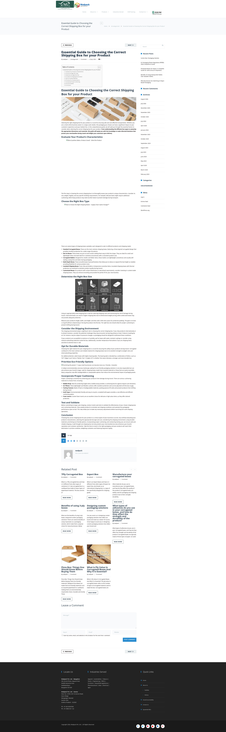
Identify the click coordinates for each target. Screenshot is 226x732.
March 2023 (144, 170)
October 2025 (145, 117)
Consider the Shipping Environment (74, 76)
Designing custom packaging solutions (97, 506)
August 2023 (144, 148)
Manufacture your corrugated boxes (122, 475)
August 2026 (144, 99)
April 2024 (144, 125)
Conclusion (68, 85)
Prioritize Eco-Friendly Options (73, 80)
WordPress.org (145, 210)
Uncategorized (115, 26)
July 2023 (143, 152)
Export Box (92, 474)
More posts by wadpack (81, 453)
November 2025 (145, 112)
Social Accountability (148, 700)
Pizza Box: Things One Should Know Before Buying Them (72, 569)
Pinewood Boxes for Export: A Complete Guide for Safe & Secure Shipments (152, 69)
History (146, 695)
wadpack (65, 59)
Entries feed (144, 201)
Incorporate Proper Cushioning (73, 81)
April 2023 (144, 165)
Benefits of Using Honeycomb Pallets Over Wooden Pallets (151, 75)
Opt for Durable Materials (72, 78)
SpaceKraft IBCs (147, 709)
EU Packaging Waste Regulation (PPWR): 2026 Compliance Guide (152, 63)
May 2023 (143, 161)
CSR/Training (131, 12)
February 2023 (145, 174)
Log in (142, 197)
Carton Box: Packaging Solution (150, 58)
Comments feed (145, 206)
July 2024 (143, 121)
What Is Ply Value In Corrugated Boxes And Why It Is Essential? (99, 569)
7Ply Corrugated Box (72, 474)
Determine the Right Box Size (72, 75)
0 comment (84, 59)
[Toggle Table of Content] (98, 67)
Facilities (147, 690)
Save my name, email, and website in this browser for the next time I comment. (86, 635)
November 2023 (145, 134)
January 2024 (144, 130)
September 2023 (146, 143)
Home (84, 12)
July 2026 (143, 103)
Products (104, 12)
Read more (67, 497)
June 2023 (144, 156)
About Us (93, 12)
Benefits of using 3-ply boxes (73, 506)
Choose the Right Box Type (72, 73)
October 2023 (145, 139)
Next (130, 45)
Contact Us (142, 12)
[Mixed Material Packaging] (157, 13)
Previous (68, 45)
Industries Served (118, 12)
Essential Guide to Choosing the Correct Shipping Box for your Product (93, 53)
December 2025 (145, 108)
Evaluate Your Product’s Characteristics (74, 71)
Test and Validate (70, 83)
